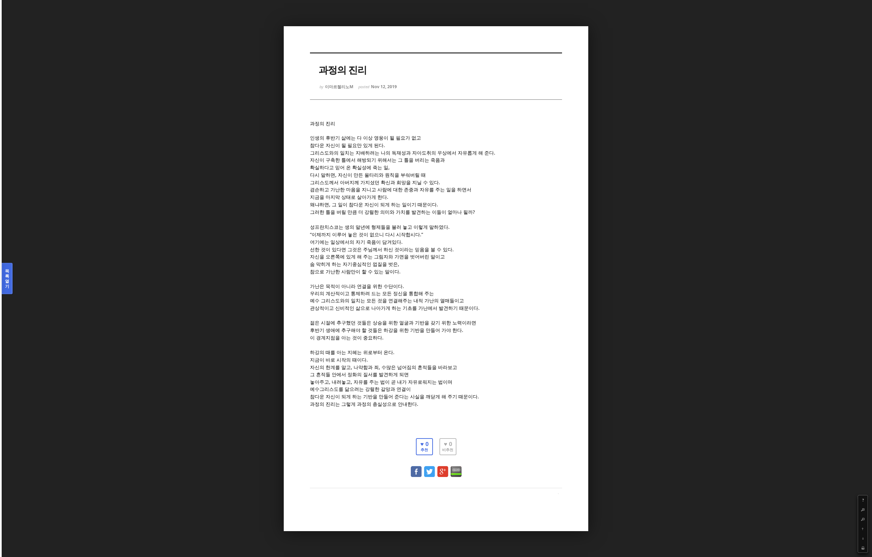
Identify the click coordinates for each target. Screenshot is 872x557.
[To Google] (443, 468)
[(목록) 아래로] (863, 538)
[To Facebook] (416, 468)
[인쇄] (863, 548)
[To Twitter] (429, 468)
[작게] (863, 519)
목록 (7, 278)
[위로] (863, 529)
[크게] (863, 509)
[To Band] (456, 468)
